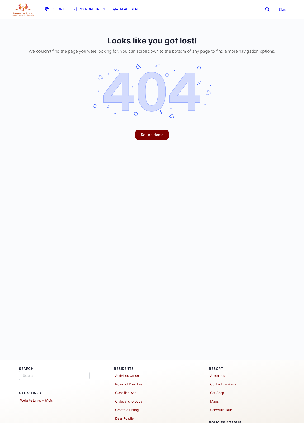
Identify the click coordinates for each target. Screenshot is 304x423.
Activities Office (127, 376)
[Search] (267, 9)
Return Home (152, 135)
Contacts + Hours (223, 384)
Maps (214, 401)
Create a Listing (127, 410)
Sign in (284, 9)
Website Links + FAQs (36, 400)
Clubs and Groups (128, 401)
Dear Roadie (124, 418)
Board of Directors (128, 384)
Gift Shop (217, 393)
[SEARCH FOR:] (54, 375)
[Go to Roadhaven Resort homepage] (23, 9)
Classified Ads (125, 393)
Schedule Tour (221, 410)
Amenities (217, 376)
